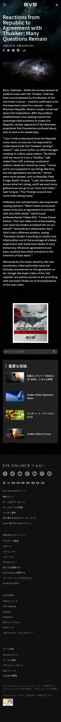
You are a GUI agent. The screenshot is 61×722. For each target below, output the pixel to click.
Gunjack (7, 611)
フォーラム (8, 556)
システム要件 (9, 512)
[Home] (30, 7)
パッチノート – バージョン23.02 (40, 415)
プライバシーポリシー (14, 665)
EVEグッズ (8, 627)
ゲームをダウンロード (14, 501)
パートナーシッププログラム (17, 577)
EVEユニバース (10, 601)
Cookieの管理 (10, 675)
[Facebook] (5, 473)
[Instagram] (42, 473)
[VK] (49, 473)
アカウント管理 (10, 540)
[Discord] (34, 473)
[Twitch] (27, 473)
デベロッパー (9, 562)
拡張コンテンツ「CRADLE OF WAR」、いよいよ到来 (40, 377)
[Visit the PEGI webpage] (8, 702)
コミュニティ (9, 551)
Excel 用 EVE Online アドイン (18, 523)
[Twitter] (12, 473)
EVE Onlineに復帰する (14, 572)
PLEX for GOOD (11, 583)
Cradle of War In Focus (39, 434)
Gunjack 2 (8, 616)
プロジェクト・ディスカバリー (18, 632)
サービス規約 (9, 660)
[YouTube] (20, 473)
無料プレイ (8, 496)
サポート (7, 546)
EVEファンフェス (11, 622)
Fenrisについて (10, 654)
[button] (57, 5)
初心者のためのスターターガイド (19, 517)
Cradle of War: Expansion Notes (40, 396)
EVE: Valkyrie (9, 606)
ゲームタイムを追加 (13, 507)
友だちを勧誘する (12, 567)
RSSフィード (9, 670)
